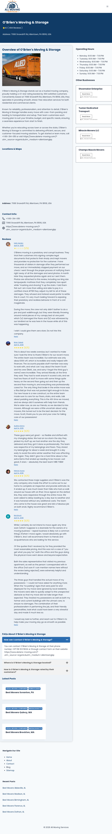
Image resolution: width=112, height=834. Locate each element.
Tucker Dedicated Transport (88, 110)
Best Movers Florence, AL (14, 806)
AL (82, 97)
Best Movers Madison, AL (14, 794)
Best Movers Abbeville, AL (14, 788)
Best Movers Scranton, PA (20, 692)
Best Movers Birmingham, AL (16, 800)
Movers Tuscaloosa (90, 97)
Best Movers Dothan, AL (13, 812)
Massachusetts (35, 708)
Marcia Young (19, 471)
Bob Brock (17, 515)
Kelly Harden (18, 243)
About (9, 760)
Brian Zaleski (18, 342)
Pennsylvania (34, 689)
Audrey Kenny (19, 426)
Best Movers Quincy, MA (19, 712)
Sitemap (10, 770)
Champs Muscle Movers (91, 149)
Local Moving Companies (16, 689)
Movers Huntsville (90, 139)
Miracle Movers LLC (89, 130)
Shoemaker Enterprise (90, 88)
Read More (87, 94)
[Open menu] (107, 6)
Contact (10, 763)
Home (9, 757)
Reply (16, 336)
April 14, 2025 (19, 245)
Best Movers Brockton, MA (20, 732)
